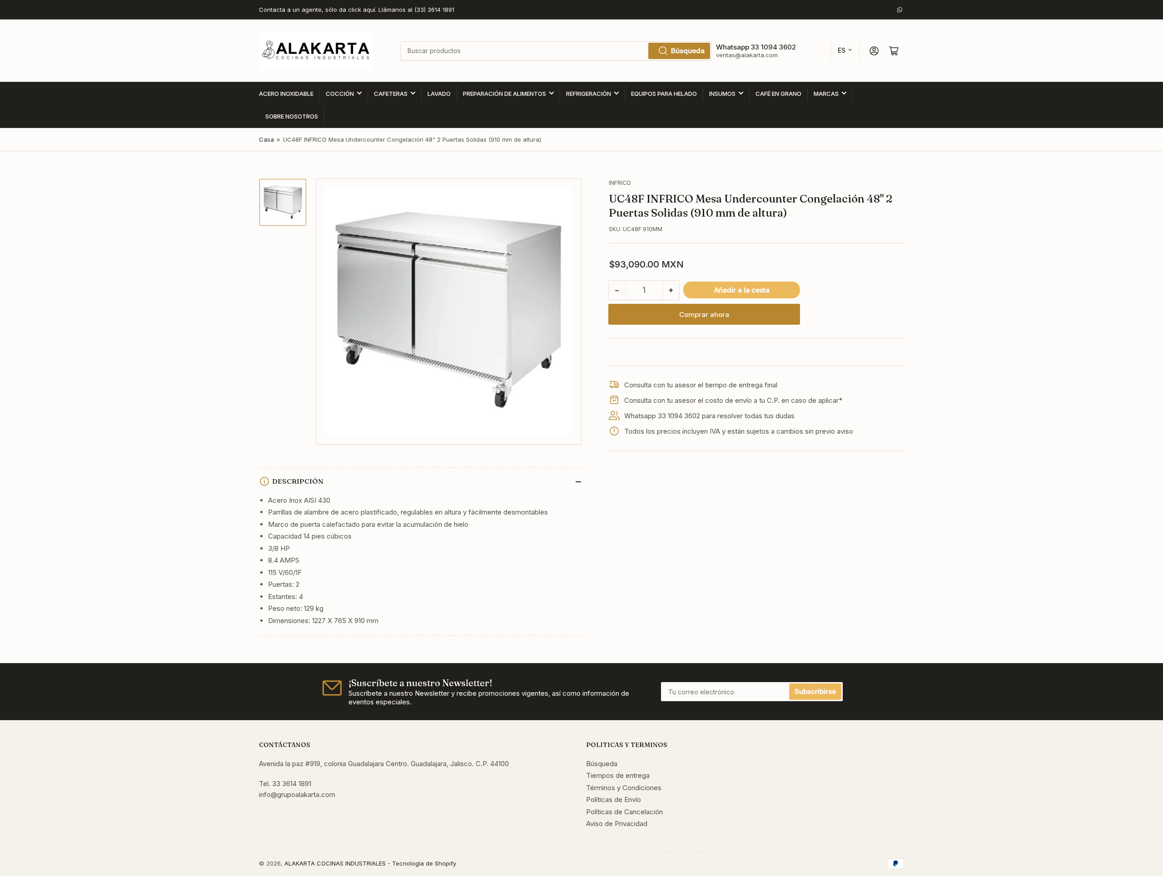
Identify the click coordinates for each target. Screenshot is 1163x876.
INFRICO (620, 182)
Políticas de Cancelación (624, 811)
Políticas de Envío (613, 799)
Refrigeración (588, 93)
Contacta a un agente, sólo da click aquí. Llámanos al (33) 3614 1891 (356, 9)
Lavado (439, 93)
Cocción (340, 93)
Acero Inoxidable (286, 93)
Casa (266, 139)
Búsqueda (688, 50)
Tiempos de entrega (618, 775)
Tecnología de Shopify (424, 863)
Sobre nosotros (291, 116)
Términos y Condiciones (623, 787)
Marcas (826, 93)
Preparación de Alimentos (504, 93)
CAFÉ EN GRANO (778, 93)
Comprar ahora (704, 314)
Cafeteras (391, 93)
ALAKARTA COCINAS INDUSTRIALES (335, 863)
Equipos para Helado (664, 93)
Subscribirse (815, 691)
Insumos (722, 93)
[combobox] (555, 50)
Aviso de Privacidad (616, 823)
